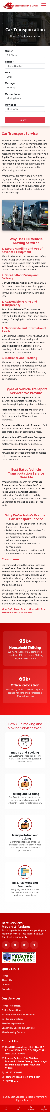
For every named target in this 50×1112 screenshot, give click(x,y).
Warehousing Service (13, 1032)
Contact (6, 984)
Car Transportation (12, 1018)
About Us (7, 980)
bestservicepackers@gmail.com (23, 1076)
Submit (24, 119)
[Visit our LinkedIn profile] (34, 945)
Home (13, 36)
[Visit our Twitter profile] (15, 945)
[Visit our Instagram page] (25, 945)
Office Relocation (11, 1010)
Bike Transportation (13, 1023)
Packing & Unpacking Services (18, 1014)
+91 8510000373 (14, 1072)
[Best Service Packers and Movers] (19, 957)
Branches (7, 989)
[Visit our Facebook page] (6, 945)
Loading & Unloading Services (18, 1027)
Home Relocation (11, 1005)
